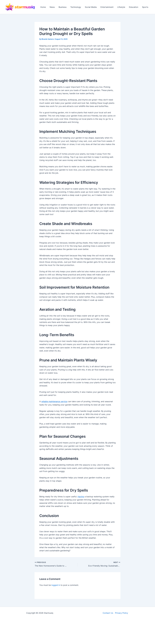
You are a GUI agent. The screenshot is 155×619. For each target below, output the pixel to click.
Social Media (91, 7)
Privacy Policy (121, 613)
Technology (75, 7)
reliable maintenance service (54, 401)
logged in (55, 585)
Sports (145, 7)
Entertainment (107, 7)
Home (43, 7)
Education (133, 7)
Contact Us (108, 613)
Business (62, 7)
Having (81, 496)
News (52, 7)
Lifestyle (121, 7)
